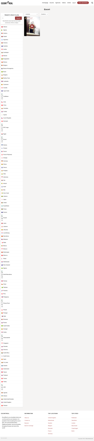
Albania (5, 26)
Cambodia (5, 81)
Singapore (5, 343)
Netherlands (6, 261)
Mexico (5, 245)
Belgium (5, 65)
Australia (5, 46)
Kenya (4, 209)
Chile (4, 102)
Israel (4, 186)
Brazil (4, 71)
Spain (4, 359)
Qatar (4, 316)
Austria (5, 49)
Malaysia (5, 239)
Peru (4, 293)
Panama (5, 290)
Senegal (5, 329)
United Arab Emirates (8, 399)
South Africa (6, 352)
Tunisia (5, 378)
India (4, 173)
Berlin (73, 431)
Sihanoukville (6, 337)
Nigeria (5, 268)
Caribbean (5, 96)
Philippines (6, 297)
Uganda (5, 392)
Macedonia (6, 236)
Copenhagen (75, 428)
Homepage (45, 2)
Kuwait (5, 217)
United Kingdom (7, 402)
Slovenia (5, 349)
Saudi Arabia (6, 325)
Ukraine (5, 395)
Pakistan (5, 287)
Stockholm (74, 420)
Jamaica (5, 196)
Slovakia (5, 346)
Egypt (4, 134)
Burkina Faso (6, 78)
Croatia (5, 111)
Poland (5, 309)
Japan (4, 199)
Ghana (5, 164)
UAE (4, 387)
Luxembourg (6, 232)
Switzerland (6, 368)
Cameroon (5, 84)
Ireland (5, 183)
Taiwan (5, 372)
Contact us (27, 420)
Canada (5, 87)
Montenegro (6, 252)
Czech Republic (7, 118)
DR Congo (6, 127)
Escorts (52, 2)
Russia (5, 322)
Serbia (5, 332)
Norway (5, 281)
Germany (5, 161)
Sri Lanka (5, 362)
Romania (5, 319)
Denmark (5, 121)
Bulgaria (5, 74)
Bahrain (5, 55)
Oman (4, 284)
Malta (4, 242)
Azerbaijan (6, 52)
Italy (4, 189)
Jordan (5, 202)
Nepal (4, 258)
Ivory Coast (6, 193)
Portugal (5, 313)
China (4, 105)
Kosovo (5, 212)
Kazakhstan (6, 205)
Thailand (5, 375)
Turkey (5, 381)
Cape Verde (6, 90)
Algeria (5, 30)
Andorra (5, 33)
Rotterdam (74, 417)
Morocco (5, 255)
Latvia (4, 223)
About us (27, 417)
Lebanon (5, 226)
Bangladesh (6, 58)
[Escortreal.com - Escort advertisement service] (7, 2)
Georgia (5, 157)
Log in (74, 2)
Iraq (4, 180)
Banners (27, 423)
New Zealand (6, 265)
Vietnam (5, 405)
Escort (4, 139)
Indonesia (5, 177)
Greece (5, 167)
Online (69, 2)
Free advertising (83, 2)
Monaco (5, 248)
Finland (5, 148)
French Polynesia (7, 154)
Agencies (57, 2)
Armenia (5, 42)
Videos (64, 2)
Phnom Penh (6, 303)
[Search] (92, 2)
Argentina (5, 39)
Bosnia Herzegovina (8, 68)
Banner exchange (29, 425)
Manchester (74, 425)
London (73, 423)
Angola (5, 36)
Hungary (5, 170)
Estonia (5, 145)
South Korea (6, 356)
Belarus (5, 62)
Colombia (5, 108)
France (5, 151)
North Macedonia (7, 274)
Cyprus (5, 114)
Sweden (5, 365)
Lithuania (5, 229)
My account (4, 438)
